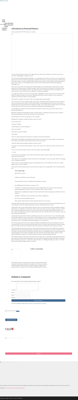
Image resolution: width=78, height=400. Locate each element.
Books (3, 21)
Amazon (7, 387)
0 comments (33, 31)
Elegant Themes (8, 398)
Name (13, 292)
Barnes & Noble (13, 387)
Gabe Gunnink (16, 31)
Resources (4, 28)
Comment (13, 289)
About (3, 19)
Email (13, 295)
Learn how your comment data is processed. (37, 303)
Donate (6, 26)
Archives (4, 29)
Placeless (28, 31)
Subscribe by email (11, 319)
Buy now (39, 353)
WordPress (20, 398)
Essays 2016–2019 (9, 23)
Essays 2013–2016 (9, 24)
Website (13, 297)
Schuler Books (22, 387)
